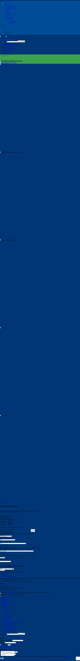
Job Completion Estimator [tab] (8, 576)
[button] (3, 24)
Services (4, 606)
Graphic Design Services (5, 545)
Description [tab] (4, 574)
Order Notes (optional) (4, 560)
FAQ (8, 16)
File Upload (2, 553)
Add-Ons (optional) (4, 542)
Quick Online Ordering (7, 597)
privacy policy (68, 656)
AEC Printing (5, 602)
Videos (8, 13)
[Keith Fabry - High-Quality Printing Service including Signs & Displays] (5, 36)
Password (2, 642)
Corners (2, 535)
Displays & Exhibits (9, 46)
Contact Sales (10, 5)
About (6, 608)
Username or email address (6, 640)
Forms (8, 20)
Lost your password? (4, 646)
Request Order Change (12, 8)
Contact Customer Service (12, 6)
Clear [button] (23, 557)
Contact (4, 627)
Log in (9, 644)
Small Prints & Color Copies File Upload (13, 623)
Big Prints (7, 43)
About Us (9, 12)
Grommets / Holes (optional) (6, 538)
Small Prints (7, 44)
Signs (6, 45)
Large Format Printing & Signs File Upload (13, 622)
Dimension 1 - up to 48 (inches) (6, 529)
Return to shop (7, 34)
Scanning (7, 49)
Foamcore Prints (6, 503)
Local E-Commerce (11, 15)
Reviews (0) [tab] (4, 575)
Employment (9, 19)
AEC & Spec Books (9, 50)
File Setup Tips (10, 17)
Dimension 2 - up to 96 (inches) (6, 531)
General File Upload (9, 624)
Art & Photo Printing (9, 48)
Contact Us (7, 4)
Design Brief (12, 23)
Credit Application (13, 21)
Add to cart (2, 570)
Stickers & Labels (8, 47)
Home (1, 503)
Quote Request (8, 9)
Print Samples (10, 18)
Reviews (6, 10)
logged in (7, 590)
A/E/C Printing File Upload (10, 621)
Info (5, 11)
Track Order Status (11, 7)
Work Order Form (13, 22)
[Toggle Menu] (2, 42)
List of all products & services (9, 626)
